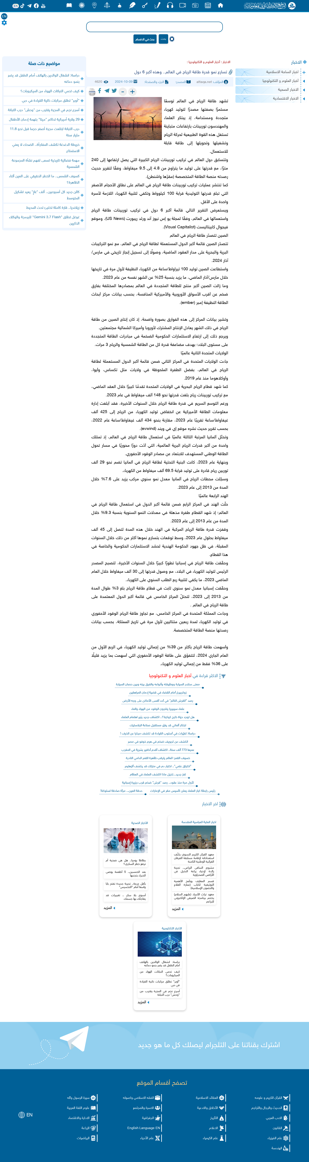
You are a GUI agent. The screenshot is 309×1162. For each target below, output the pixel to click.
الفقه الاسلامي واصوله (138, 1098)
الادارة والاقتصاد (79, 1118)
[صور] (195, 6)
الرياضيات (83, 1138)
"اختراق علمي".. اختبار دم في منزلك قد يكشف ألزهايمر (158, 766)
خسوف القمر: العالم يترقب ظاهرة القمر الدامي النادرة (158, 758)
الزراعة (86, 1128)
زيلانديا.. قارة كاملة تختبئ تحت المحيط (52, 208)
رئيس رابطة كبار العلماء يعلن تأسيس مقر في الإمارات (182, 791)
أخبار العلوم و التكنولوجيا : (203, 62)
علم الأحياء (147, 1138)
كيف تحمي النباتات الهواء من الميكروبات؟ (160, 973)
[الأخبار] (208, 6)
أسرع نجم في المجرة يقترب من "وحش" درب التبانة (160, 993)
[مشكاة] (119, 6)
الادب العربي (274, 1118)
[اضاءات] (94, 6)
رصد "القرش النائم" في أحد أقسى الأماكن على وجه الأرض (158, 701)
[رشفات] (132, 6)
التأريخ (214, 1118)
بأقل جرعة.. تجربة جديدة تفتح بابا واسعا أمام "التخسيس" (126, 885)
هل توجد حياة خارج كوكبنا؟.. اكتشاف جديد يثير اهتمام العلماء (157, 717)
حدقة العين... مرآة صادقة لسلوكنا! (121, 791)
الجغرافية (148, 1118)
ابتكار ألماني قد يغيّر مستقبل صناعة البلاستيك (158, 725)
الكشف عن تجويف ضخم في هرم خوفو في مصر (158, 742)
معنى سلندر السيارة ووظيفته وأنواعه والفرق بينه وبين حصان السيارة (158, 684)
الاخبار (296, 62)
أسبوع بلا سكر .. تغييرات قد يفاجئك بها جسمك (126, 897)
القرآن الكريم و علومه (268, 1098)
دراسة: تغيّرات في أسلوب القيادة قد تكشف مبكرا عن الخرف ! (157, 733)
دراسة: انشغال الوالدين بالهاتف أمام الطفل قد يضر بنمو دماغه (160, 964)
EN (4, 17)
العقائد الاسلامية (207, 1098)
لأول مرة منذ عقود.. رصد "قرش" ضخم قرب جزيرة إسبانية (158, 783)
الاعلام (213, 1128)
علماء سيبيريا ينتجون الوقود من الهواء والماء (157, 709)
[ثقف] (82, 6)
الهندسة (277, 1148)
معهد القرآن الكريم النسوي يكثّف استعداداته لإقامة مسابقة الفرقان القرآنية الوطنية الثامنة (194, 858)
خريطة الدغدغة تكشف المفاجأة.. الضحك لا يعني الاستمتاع (45, 148)
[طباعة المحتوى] (92, 92)
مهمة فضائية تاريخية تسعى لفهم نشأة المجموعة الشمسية (45, 164)
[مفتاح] (145, 6)
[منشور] (107, 6)
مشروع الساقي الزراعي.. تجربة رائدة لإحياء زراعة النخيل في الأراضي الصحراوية (194, 871)
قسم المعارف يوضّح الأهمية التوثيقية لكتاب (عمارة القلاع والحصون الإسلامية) (194, 885)
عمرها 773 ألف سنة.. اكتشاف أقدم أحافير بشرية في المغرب (157, 750)
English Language (140, 1128)
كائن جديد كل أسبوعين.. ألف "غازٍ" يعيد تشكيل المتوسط (46, 195)
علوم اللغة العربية (78, 1108)
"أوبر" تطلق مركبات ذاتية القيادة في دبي (160, 983)
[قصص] (69, 6)
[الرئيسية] (220, 6)
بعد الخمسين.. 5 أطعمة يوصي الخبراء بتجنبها (126, 873)
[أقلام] (157, 6)
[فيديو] (183, 6)
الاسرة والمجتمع (143, 1108)
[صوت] (170, 6)
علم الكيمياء (210, 1138)
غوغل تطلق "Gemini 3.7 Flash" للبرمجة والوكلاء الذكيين (44, 220)
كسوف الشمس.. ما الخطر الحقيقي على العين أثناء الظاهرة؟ (44, 179)
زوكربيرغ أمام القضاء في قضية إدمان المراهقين (158, 693)
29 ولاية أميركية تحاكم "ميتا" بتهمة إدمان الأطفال (44, 120)
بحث (163, 39)
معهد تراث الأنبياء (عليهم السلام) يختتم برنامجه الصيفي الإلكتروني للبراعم (194, 898)
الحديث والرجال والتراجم (266, 1108)
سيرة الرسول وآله (78, 1098)
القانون (277, 1128)
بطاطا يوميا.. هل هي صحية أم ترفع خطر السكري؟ (126, 862)
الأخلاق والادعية (207, 1108)
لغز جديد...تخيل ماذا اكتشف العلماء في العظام (158, 774)
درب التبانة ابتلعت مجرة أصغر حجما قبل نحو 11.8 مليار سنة (44, 132)
